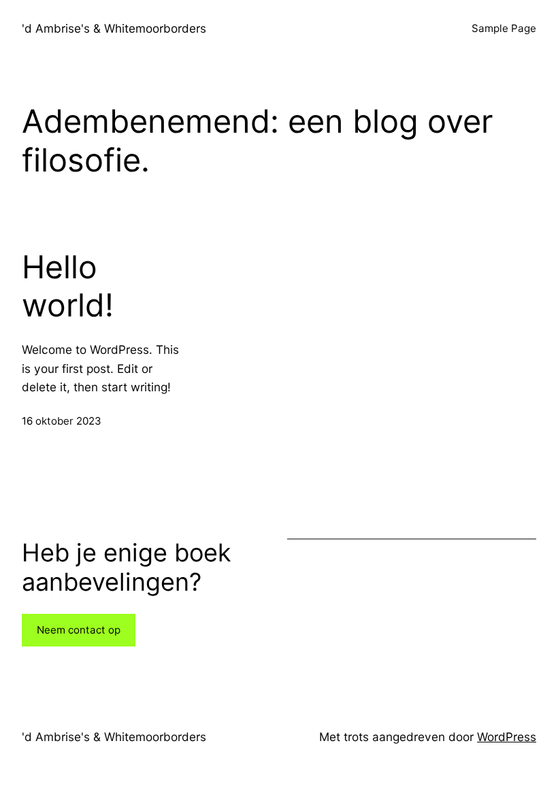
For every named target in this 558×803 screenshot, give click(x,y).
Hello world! (68, 286)
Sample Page (504, 28)
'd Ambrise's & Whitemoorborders (114, 28)
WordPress (506, 737)
